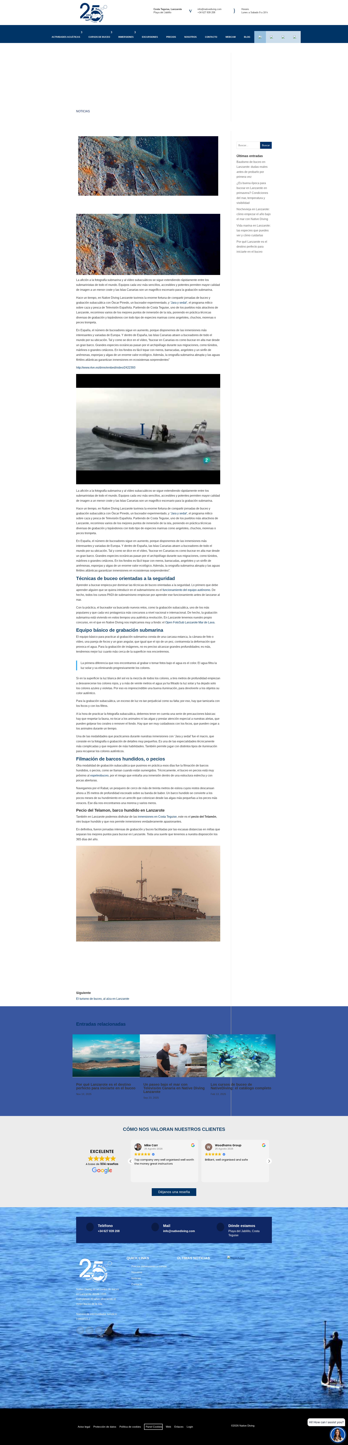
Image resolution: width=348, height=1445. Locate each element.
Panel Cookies (153, 1426)
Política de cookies (130, 1426)
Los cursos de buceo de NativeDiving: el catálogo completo (241, 1086)
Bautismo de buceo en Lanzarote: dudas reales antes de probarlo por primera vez (199, 1304)
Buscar (266, 145)
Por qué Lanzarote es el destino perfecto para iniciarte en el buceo (252, 246)
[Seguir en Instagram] (90, 1330)
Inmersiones (126, 37)
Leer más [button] (210, 1176)
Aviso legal (84, 1426)
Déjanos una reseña (174, 1192)
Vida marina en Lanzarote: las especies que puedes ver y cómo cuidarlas (253, 230)
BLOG (247, 37)
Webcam (230, 37)
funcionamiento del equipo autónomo (186, 589)
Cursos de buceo (99, 37)
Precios (171, 37)
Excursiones (150, 37)
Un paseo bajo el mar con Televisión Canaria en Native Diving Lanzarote (174, 1088)
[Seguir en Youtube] (99, 1330)
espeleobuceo (99, 775)
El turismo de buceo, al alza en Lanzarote (102, 998)
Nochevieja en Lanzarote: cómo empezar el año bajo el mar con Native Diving (254, 214)
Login (190, 1426)
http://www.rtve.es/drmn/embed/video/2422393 (105, 367)
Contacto (211, 37)
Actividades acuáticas (66, 37)
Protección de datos (104, 1426)
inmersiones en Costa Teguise (157, 816)
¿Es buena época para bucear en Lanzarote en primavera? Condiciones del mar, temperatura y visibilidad (252, 193)
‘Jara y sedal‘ (178, 302)
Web (168, 1426)
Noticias (83, 111)
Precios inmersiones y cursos (149, 1266)
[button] (269, 1161)
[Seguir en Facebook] (80, 1330)
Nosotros (190, 37)
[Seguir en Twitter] (108, 1330)
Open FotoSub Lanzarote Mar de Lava (189, 622)
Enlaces (178, 1426)
